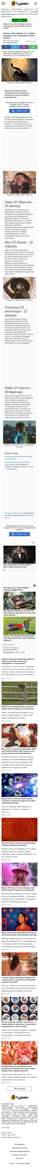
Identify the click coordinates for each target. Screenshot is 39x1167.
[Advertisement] (19, 149)
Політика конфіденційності (19, 1151)
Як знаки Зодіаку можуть (14, 513)
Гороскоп (11, 645)
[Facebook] (6, 47)
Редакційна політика (19, 1148)
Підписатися (22, 111)
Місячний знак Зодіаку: (13, 456)
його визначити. (11, 459)
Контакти (19, 1158)
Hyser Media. (25, 1163)
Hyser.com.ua (21, 1105)
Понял (19, 20)
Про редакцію (19, 1144)
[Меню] (3, 3)
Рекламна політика (19, 1155)
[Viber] (24, 47)
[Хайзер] (20, 3)
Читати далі (19, 1089)
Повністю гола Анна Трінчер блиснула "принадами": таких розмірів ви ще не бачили (17, 26)
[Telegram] (15, 47)
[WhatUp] (32, 47)
